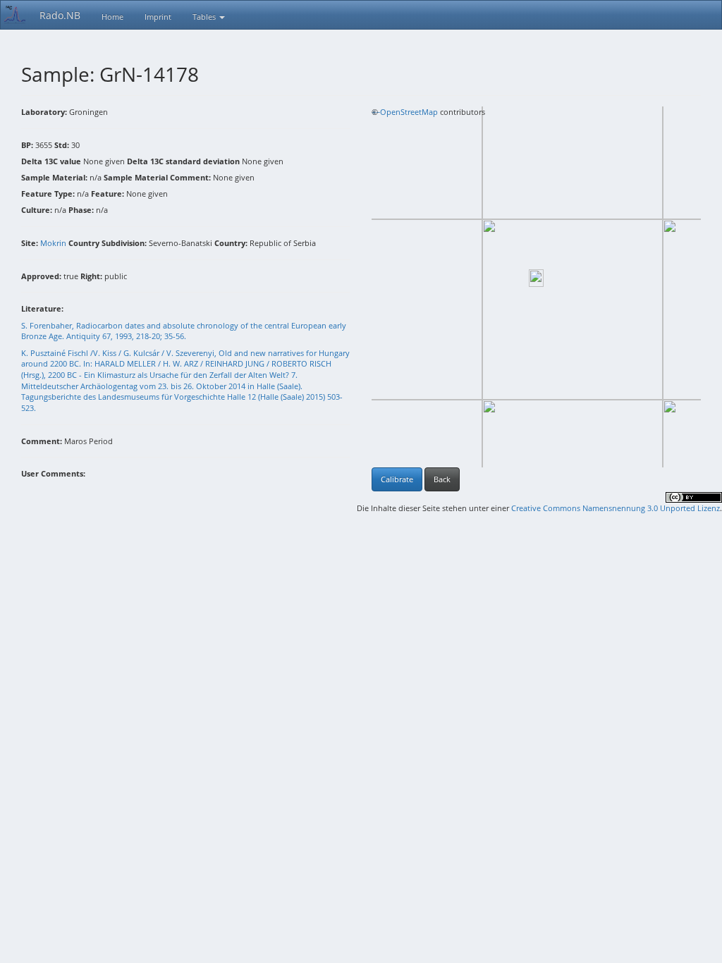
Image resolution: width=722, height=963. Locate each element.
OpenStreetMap (409, 111)
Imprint (158, 16)
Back (442, 479)
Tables (205, 16)
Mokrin (53, 243)
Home (112, 16)
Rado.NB (59, 15)
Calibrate (397, 479)
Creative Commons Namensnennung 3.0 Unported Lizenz (615, 508)
